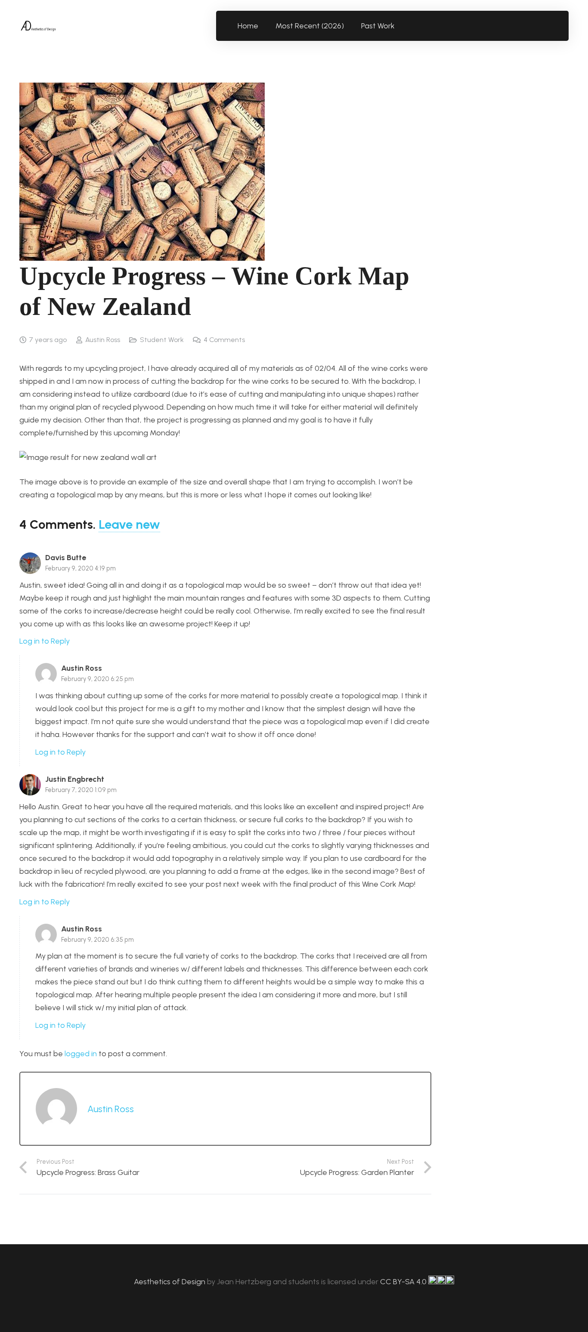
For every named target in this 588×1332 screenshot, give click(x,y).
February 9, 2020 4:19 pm (80, 568)
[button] (400, 26)
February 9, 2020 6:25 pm (97, 679)
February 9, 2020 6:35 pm (97, 940)
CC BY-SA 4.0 (404, 1281)
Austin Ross (102, 340)
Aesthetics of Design (170, 1281)
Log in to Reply (44, 641)
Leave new (129, 524)
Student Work (162, 340)
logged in (81, 1053)
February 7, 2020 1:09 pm (81, 790)
